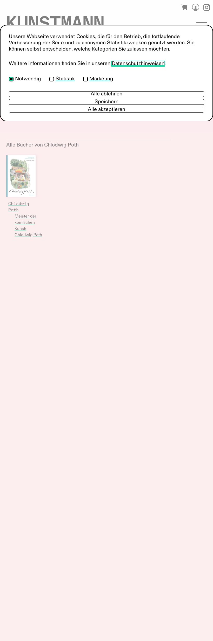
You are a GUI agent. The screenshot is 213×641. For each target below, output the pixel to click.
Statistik (65, 79)
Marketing (101, 79)
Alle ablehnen (106, 94)
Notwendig (28, 79)
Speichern (106, 101)
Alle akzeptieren (106, 109)
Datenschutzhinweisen (138, 63)
